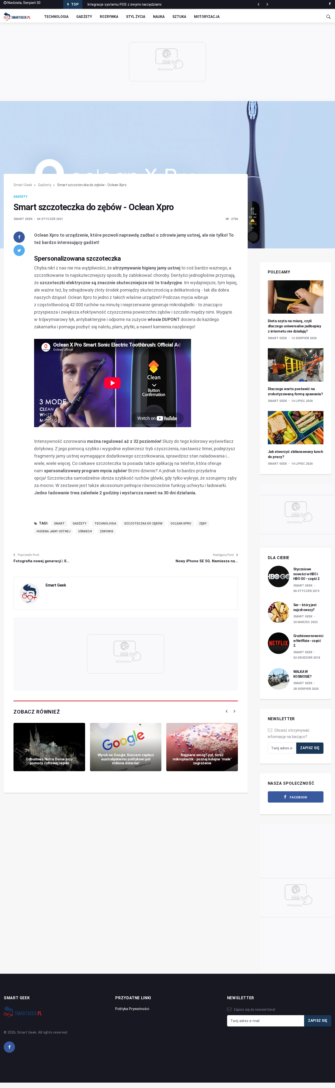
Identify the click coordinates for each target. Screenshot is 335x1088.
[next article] (258, 4)
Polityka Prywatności (132, 1009)
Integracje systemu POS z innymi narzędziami (124, 4)
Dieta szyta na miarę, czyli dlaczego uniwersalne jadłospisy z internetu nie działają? (294, 326)
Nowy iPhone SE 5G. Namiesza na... (207, 561)
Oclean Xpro (180, 523)
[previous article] (267, 4)
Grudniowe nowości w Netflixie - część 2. (308, 640)
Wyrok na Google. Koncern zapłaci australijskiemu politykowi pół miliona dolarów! (126, 759)
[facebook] (329, 4)
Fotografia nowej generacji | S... (41, 561)
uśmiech (85, 531)
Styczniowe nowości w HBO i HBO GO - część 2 (306, 574)
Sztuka (179, 17)
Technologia (56, 17)
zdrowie (106, 531)
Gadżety (84, 17)
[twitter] (19, 250)
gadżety (80, 523)
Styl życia (135, 17)
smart (59, 523)
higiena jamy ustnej (53, 531)
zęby (203, 523)
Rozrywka (109, 17)
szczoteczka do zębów (143, 523)
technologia (105, 523)
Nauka (159, 17)
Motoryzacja (206, 17)
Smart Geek (22, 185)
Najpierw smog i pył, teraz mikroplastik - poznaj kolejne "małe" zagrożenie (202, 759)
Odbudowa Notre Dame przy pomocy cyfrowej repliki (49, 761)
